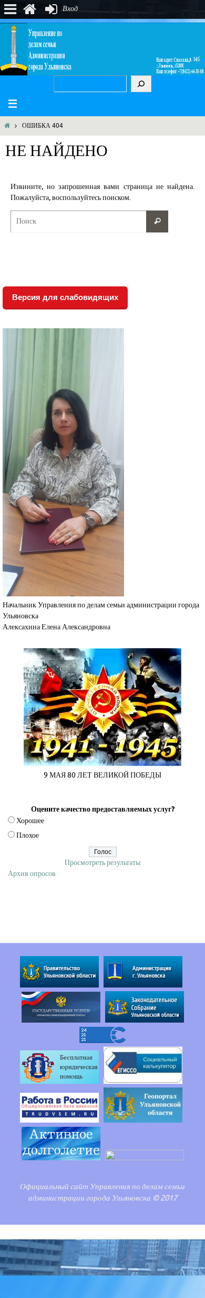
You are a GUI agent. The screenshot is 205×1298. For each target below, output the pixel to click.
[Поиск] (141, 83)
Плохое (27, 835)
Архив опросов (32, 873)
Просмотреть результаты (102, 862)
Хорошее (30, 820)
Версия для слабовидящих (65, 297)
